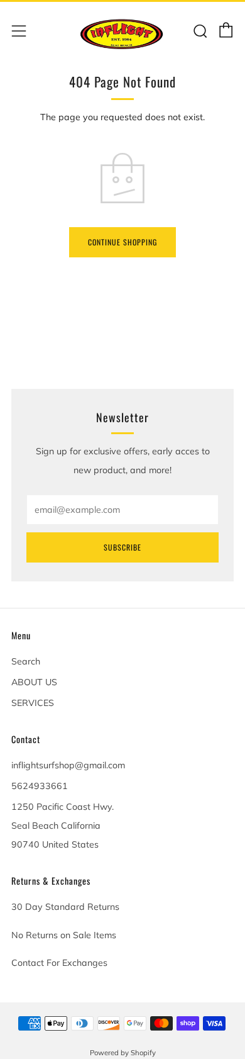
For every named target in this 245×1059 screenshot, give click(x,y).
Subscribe (122, 547)
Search (25, 661)
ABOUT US (34, 682)
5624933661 (39, 786)
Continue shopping (122, 242)
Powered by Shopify (123, 1052)
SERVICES (32, 703)
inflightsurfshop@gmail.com (68, 765)
